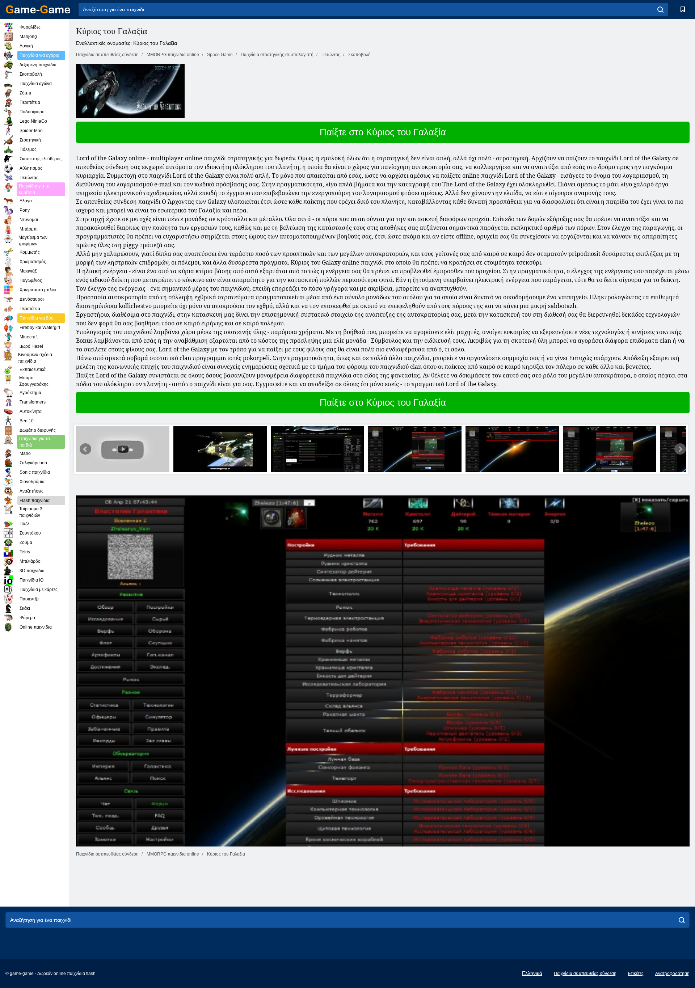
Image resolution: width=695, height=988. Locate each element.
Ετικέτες (636, 973)
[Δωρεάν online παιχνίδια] (38, 9)
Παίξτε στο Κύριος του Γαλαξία (383, 132)
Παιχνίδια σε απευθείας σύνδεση (585, 973)
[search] (660, 9)
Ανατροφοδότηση (672, 973)
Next (680, 449)
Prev (85, 449)
